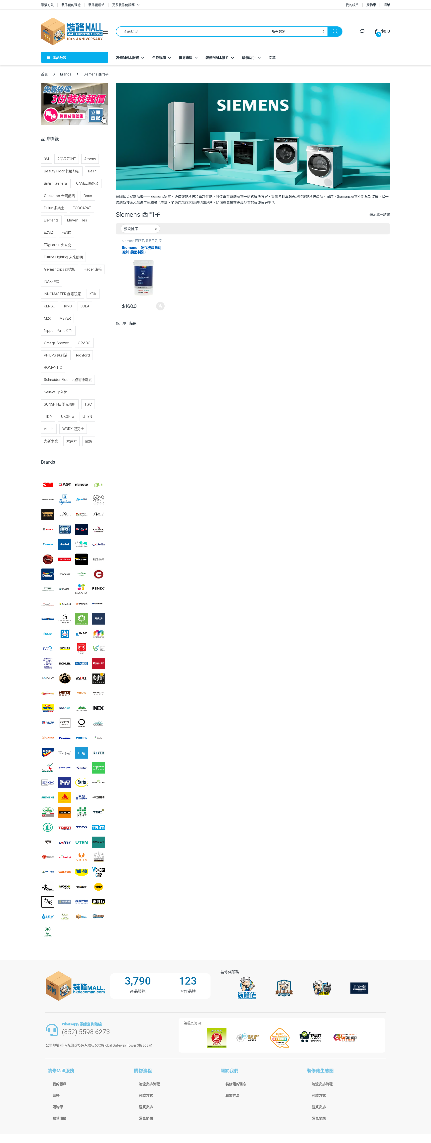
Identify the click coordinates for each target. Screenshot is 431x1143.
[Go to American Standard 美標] (48, 499)
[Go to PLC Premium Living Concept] (99, 737)
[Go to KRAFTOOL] (82, 663)
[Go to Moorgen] (99, 693)
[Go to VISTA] (82, 857)
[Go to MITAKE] (82, 693)
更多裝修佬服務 (123, 5)
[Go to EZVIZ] (82, 588)
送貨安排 (146, 1107)
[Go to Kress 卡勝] (99, 663)
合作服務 (159, 57)
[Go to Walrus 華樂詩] (65, 871)
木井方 (71, 441)
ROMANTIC (53, 367)
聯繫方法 (47, 5)
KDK (93, 294)
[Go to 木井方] (99, 901)
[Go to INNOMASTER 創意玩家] (99, 633)
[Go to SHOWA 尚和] (99, 782)
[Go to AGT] (65, 484)
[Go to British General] (65, 529)
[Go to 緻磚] (65, 916)
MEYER (65, 318)
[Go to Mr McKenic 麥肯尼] (48, 708)
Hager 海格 (93, 269)
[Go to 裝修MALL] (82, 916)
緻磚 (88, 441)
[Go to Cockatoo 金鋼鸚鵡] (99, 529)
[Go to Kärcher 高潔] (65, 648)
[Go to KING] (48, 663)
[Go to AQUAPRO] (82, 499)
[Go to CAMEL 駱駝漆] (82, 529)
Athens (90, 159)
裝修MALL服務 (127, 57)
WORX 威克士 (73, 429)
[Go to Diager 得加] (82, 559)
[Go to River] (99, 752)
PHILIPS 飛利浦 (55, 355)
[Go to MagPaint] (99, 678)
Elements (51, 220)
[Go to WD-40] (82, 871)
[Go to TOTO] (82, 827)
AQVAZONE (66, 159)
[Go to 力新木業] (48, 901)
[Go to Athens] (48, 514)
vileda (49, 429)
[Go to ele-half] (82, 574)
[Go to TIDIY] (48, 827)
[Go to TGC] (99, 812)
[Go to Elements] (99, 574)
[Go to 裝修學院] (99, 916)
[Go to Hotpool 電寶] (65, 633)
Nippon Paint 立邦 (58, 330)
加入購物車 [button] (160, 306)
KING (68, 306)
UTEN (87, 416)
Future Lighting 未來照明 (63, 257)
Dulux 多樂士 (54, 208)
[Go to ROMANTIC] (48, 767)
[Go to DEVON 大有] (65, 559)
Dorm (88, 196)
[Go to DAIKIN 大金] (48, 544)
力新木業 (51, 441)
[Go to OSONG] (99, 722)
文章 (272, 57)
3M (46, 159)
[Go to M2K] (82, 678)
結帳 (56, 1095)
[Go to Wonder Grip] (99, 871)
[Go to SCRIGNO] (48, 782)
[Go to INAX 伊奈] (82, 633)
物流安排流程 (149, 1084)
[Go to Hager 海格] (48, 633)
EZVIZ (48, 232)
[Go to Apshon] (65, 499)
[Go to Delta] (99, 544)
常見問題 (146, 1118)
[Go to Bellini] (99, 514)
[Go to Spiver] (48, 812)
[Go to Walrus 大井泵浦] (48, 871)
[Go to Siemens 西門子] (48, 797)
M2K (47, 318)
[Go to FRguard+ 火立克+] (48, 603)
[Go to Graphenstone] (82, 618)
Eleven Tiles (77, 220)
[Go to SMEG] (99, 797)
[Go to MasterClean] (48, 693)
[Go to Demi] (48, 559)
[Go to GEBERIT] (99, 603)
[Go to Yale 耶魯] (99, 886)
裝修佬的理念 (71, 5)
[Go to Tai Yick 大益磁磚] (82, 812)
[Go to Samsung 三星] (65, 767)
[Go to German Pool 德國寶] (48, 618)
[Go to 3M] (48, 484)
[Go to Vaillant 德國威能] (99, 842)
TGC (88, 404)
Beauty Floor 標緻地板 (62, 171)
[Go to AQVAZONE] (99, 499)
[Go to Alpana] (82, 484)
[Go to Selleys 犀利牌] (65, 782)
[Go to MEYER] (65, 693)
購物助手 (249, 57)
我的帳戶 (352, 5)
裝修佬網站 (96, 5)
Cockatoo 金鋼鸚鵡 (59, 196)
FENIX (66, 232)
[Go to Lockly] (48, 678)
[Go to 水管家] (48, 916)
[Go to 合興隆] (65, 901)
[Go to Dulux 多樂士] (48, 574)
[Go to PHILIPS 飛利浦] (82, 737)
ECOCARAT (82, 208)
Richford (83, 355)
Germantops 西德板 (59, 269)
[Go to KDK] (82, 648)
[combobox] (192, 31)
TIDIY (48, 416)
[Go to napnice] (65, 708)
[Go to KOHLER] (65, 663)
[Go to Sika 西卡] (65, 797)
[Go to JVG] (48, 648)
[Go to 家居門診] (82, 901)
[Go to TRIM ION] (99, 827)
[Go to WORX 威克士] (65, 886)
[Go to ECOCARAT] (65, 574)
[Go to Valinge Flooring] (48, 857)
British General (56, 183)
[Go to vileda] (65, 857)
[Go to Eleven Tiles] (48, 588)
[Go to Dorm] (99, 559)
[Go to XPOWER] (82, 886)
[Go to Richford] (65, 752)
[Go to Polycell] (48, 752)
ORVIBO (84, 343)
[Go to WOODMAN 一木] (48, 886)
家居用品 (151, 241)
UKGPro (67, 416)
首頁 (44, 74)
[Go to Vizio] (99, 857)
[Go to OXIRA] (48, 737)
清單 (387, 5)
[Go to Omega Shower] (65, 722)
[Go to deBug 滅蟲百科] (82, 544)
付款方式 (146, 1095)
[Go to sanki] (82, 767)
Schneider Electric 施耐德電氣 (68, 379)
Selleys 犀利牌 (55, 392)
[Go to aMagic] (99, 484)
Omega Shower (56, 343)
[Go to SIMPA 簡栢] (82, 797)
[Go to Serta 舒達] (82, 782)
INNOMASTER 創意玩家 (62, 294)
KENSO (49, 306)
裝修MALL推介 (217, 57)
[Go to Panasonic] (65, 737)
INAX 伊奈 (51, 281)
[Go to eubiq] (65, 588)
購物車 (371, 5)
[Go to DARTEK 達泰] (65, 544)
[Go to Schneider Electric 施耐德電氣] (99, 767)
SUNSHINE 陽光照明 (60, 404)
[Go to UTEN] (82, 842)
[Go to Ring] (82, 752)
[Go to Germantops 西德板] (65, 618)
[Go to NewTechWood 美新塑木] (82, 708)
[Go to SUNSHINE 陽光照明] (65, 812)
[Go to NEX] (99, 708)
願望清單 (59, 1118)
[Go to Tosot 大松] (65, 827)
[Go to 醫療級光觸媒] (48, 931)
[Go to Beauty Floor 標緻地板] (82, 514)
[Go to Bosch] (48, 529)
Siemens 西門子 (133, 241)
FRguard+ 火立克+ (58, 245)
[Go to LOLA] (65, 678)
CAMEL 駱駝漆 (87, 183)
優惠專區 (186, 57)
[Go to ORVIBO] (82, 722)
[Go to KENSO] (99, 648)
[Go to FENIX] (99, 588)
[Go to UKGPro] (65, 842)
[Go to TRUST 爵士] (48, 842)
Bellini (92, 171)
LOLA (85, 306)
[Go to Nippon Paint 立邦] (48, 722)
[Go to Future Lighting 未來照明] (65, 603)
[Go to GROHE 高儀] (99, 618)
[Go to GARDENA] (82, 603)
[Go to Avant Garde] (65, 514)
